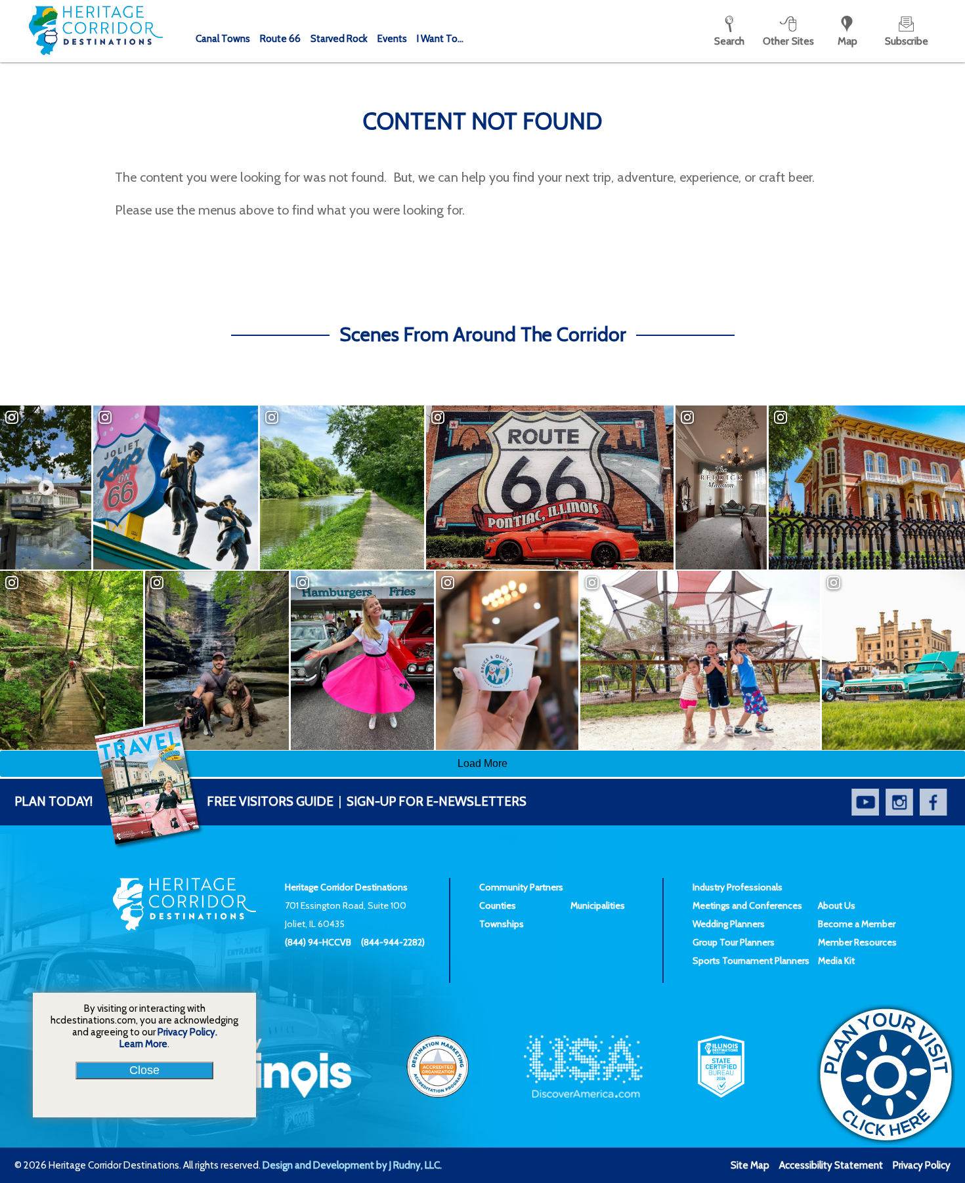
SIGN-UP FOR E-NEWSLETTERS (436, 801)
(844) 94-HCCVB (318, 942)
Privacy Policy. (187, 1032)
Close (144, 1070)
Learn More (143, 1044)
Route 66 (280, 39)
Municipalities (597, 905)
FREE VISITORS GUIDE (173, 801)
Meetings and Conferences (747, 905)
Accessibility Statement (831, 1165)
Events (392, 39)
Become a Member (856, 924)
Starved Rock (339, 39)
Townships (501, 924)
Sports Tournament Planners (751, 960)
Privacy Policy (922, 1165)
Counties (497, 905)
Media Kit (836, 960)
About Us (836, 905)
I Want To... (440, 39)
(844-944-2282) (393, 942)
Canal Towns (223, 39)
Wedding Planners (729, 924)
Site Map (750, 1165)
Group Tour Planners (734, 942)
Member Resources (857, 942)
